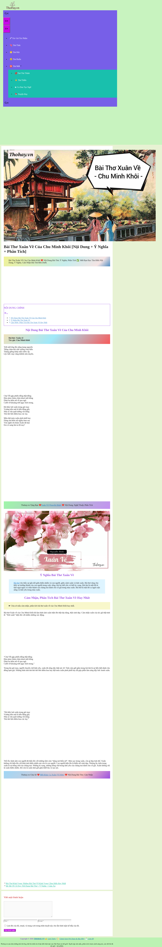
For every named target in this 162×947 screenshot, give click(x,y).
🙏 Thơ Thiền (20, 80)
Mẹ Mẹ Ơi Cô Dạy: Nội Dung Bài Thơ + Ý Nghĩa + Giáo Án (30, 886)
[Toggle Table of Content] (6, 313)
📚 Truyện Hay (21, 94)
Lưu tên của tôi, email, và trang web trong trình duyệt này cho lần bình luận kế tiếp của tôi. (43, 926)
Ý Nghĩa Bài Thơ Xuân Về (20, 320)
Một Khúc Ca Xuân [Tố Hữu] (52, 775)
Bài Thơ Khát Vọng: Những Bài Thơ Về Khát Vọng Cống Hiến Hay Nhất (36, 883)
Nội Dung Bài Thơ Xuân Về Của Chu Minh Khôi (28, 318)
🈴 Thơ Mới (15, 66)
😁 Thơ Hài (14, 52)
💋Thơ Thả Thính (22, 73)
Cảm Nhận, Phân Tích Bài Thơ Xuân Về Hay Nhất (29, 322)
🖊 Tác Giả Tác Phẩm (18, 38)
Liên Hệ (91, 939)
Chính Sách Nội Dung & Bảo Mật (72, 939)
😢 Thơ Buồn (15, 59)
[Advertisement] (81, 127)
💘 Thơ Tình (15, 45)
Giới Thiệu (52, 939)
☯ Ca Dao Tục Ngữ (23, 87)
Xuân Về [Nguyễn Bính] (51, 505)
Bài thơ (16, 583)
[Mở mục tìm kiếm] (6, 14)
